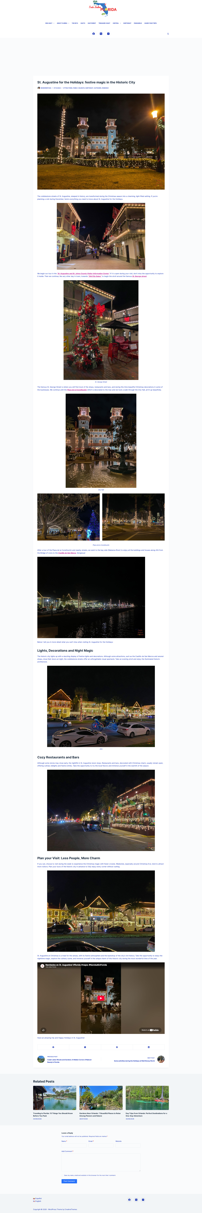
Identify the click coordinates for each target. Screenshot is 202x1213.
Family (75, 88)
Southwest (92, 23)
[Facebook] (94, 34)
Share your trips (150, 23)
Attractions (67, 88)
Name (64, 1141)
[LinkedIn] (149, 1047)
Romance (105, 88)
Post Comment (69, 1181)
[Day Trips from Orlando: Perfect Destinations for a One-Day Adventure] (147, 1098)
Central (116, 23)
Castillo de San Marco (67, 553)
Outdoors (97, 88)
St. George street (139, 276)
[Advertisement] (101, 53)
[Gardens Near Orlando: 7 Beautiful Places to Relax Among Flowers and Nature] (101, 1098)
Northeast (127, 23)
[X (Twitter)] (101, 34)
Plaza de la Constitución (77, 390)
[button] (54, 23)
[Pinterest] (117, 1047)
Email (91, 1141)
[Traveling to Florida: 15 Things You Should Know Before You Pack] (54, 1098)
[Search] (168, 34)
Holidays (81, 88)
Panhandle (138, 23)
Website (119, 1141)
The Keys (75, 23)
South (83, 23)
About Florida (62, 23)
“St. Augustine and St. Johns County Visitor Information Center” (83, 273)
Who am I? (48, 23)
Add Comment (67, 1151)
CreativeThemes (71, 1209)
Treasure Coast (104, 23)
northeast (89, 88)
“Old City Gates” (95, 276)
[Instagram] (108, 34)
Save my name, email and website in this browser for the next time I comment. (90, 1175)
